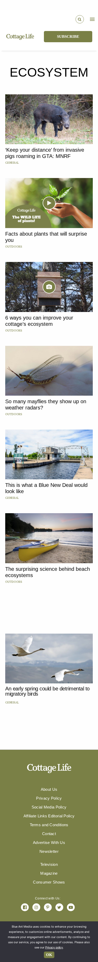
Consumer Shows (49, 882)
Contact (49, 833)
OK (49, 955)
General (12, 162)
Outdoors (13, 246)
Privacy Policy (49, 798)
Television (49, 864)
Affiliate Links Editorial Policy (49, 816)
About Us (49, 789)
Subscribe (68, 36)
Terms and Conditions (49, 825)
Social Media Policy (49, 807)
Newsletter (49, 851)
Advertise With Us (49, 842)
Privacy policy (54, 947)
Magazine (48, 873)
